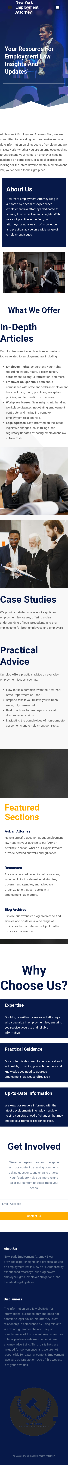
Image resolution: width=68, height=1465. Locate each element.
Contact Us (34, 1216)
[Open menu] (57, 7)
